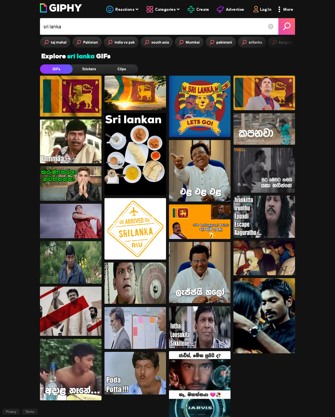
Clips (121, 69)
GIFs (56, 69)
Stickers (89, 69)
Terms (30, 412)
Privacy (11, 412)
